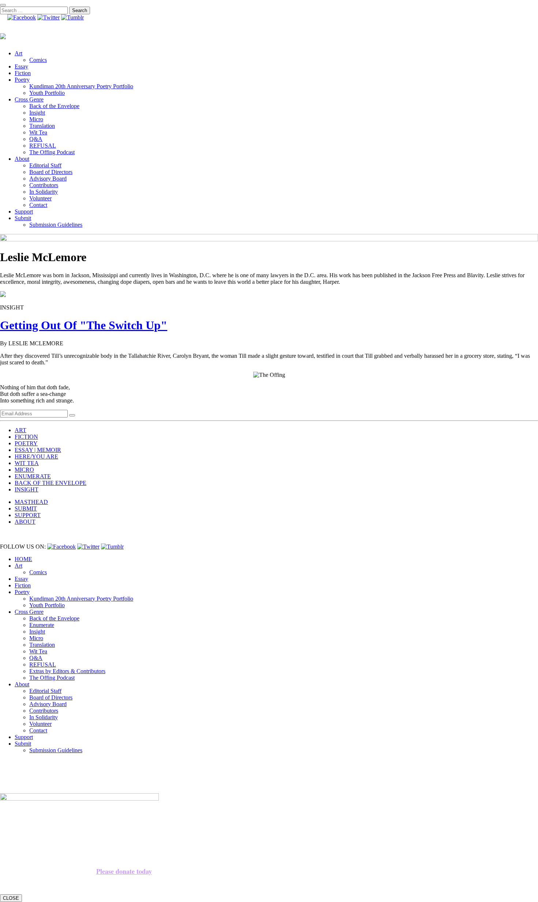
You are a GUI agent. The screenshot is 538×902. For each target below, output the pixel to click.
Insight (37, 112)
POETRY (26, 443)
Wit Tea (38, 132)
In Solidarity (43, 192)
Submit (23, 218)
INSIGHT (26, 489)
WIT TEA (27, 463)
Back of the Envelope (54, 106)
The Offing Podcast (52, 152)
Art (18, 53)
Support (24, 211)
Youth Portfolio (47, 93)
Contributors (43, 185)
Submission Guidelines (55, 225)
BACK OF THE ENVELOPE (50, 483)
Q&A (35, 139)
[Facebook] (21, 17)
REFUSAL (42, 145)
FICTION (26, 437)
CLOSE (11, 898)
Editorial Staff (45, 165)
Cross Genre (29, 99)
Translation (42, 126)
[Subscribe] (72, 415)
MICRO (24, 470)
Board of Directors (50, 172)
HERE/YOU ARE (36, 456)
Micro (36, 119)
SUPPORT (28, 515)
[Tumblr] (72, 17)
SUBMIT (26, 508)
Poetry (22, 80)
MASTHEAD (31, 502)
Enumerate (41, 625)
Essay (21, 66)
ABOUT (25, 522)
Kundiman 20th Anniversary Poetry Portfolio (81, 86)
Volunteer (40, 198)
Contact (38, 205)
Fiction (23, 73)
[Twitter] (48, 17)
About (22, 159)
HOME (23, 559)
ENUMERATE (33, 476)
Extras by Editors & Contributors (67, 671)
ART (20, 430)
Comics (38, 60)
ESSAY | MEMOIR (38, 450)
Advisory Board (48, 178)
